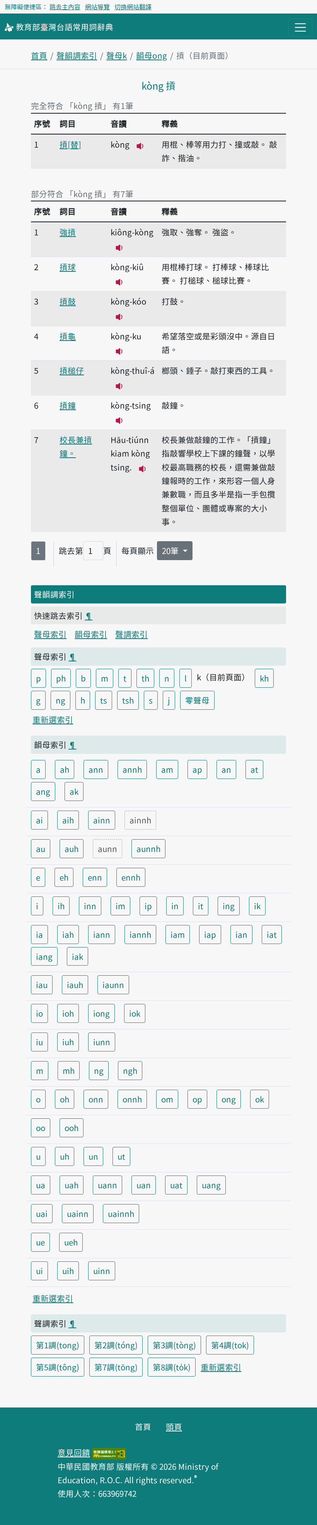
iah (68, 934)
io (39, 1013)
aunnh (148, 848)
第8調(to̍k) (172, 1367)
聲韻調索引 (76, 55)
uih (68, 1270)
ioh (68, 1013)
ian (241, 934)
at (254, 769)
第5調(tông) (57, 1367)
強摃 (68, 232)
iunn (101, 1042)
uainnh (121, 1213)
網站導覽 (97, 6)
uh (64, 1156)
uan (143, 1185)
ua (40, 1185)
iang (44, 956)
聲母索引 (50, 634)
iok (134, 1013)
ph (61, 678)
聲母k (116, 55)
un (93, 1156)
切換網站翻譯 (133, 6)
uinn (101, 1270)
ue (40, 1242)
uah (71, 1185)
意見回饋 (74, 1452)
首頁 (39, 55)
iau (42, 984)
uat (176, 1185)
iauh (75, 984)
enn (95, 877)
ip (148, 906)
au (40, 848)
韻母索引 (91, 634)
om (167, 1099)
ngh (130, 1070)
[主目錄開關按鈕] (300, 27)
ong (229, 1099)
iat (272, 934)
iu (39, 1042)
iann (101, 934)
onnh (132, 1099)
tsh (128, 700)
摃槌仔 (72, 370)
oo (40, 1127)
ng (60, 700)
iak (77, 956)
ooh (71, 1127)
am (167, 769)
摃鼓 (68, 301)
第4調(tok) (230, 1345)
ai (39, 820)
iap (210, 934)
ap (197, 769)
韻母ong (151, 55)
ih (61, 906)
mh (69, 1070)
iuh (68, 1042)
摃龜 (68, 336)
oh (64, 1099)
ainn (101, 820)
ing (229, 906)
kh (264, 678)
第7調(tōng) (116, 1367)
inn (90, 906)
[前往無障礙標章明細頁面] (109, 1452)
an (226, 769)
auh (71, 848)
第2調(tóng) (116, 1345)
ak (74, 791)
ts (103, 700)
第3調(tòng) (174, 1345)
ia (39, 934)
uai (42, 1213)
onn (96, 1099)
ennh (130, 877)
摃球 (68, 267)
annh (132, 769)
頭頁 (174, 1426)
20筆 (171, 550)
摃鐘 (68, 405)
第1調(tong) (57, 1345)
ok (259, 1099)
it (200, 906)
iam (177, 934)
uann (107, 1185)
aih (68, 820)
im (120, 906)
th (145, 678)
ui (39, 1270)
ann (96, 769)
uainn (78, 1213)
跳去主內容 (64, 6)
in (175, 906)
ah (64, 769)
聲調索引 (131, 634)
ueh (71, 1242)
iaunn (113, 984)
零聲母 (197, 700)
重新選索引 (52, 719)
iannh (140, 934)
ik (257, 906)
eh (64, 877)
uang (211, 1185)
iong (101, 1013)
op (197, 1099)
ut (121, 1156)
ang (43, 791)
